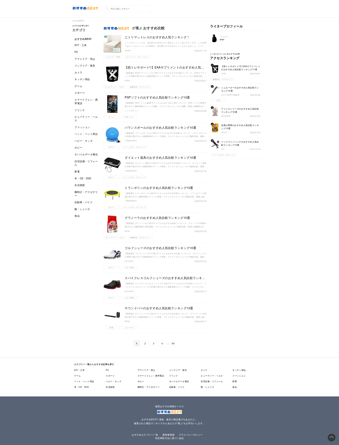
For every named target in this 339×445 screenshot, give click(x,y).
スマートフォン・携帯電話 (86, 101)
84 (173, 343)
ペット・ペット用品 (86, 134)
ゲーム (78, 86)
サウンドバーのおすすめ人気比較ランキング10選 (159, 308)
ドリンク (80, 110)
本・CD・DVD (83, 178)
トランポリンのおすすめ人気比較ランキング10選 (159, 188)
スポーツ (80, 92)
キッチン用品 (82, 79)
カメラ (78, 72)
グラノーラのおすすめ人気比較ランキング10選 (157, 218)
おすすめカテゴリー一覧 (145, 434)
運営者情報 (168, 434)
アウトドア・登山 (85, 59)
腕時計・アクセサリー (86, 193)
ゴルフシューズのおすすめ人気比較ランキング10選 (160, 248)
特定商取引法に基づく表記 (169, 438)
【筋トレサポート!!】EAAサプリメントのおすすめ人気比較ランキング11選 (164, 67)
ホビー (78, 147)
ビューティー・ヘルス (86, 118)
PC (76, 52)
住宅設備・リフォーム (86, 162)
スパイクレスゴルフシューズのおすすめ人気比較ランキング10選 (165, 278)
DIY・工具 (81, 45)
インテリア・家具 (85, 65)
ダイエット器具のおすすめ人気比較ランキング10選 (160, 157)
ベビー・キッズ (84, 140)
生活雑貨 (80, 185)
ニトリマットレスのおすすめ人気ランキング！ (157, 37)
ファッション (82, 127)
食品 (77, 215)
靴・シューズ (82, 209)
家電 (77, 171)
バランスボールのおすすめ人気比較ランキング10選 (160, 127)
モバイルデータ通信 (86, 154)
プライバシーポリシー (191, 434)
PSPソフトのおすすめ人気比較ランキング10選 (157, 97)
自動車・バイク (84, 202)
